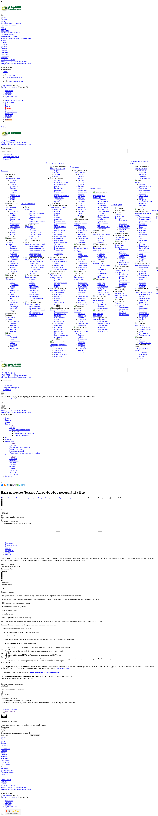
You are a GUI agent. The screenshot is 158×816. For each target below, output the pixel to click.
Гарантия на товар (7, 772)
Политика (4, 774)
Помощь (4, 776)
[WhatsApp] (17, 485)
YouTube (8, 95)
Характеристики (11, 545)
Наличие (8, 547)
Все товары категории (9, 709)
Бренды (3, 743)
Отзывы (8, 549)
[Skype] (20, 485)
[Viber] (14, 485)
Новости (4, 751)
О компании (5, 749)
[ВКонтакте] (2, 485)
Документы (5, 762)
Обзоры (4, 782)
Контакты (4, 758)
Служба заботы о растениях (24, 433)
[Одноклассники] (5, 485)
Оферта (3, 784)
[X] (11, 485)
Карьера (4, 756)
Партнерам (5, 760)
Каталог (4, 737)
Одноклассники (11, 96)
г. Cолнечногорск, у (9, 87)
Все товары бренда (8, 711)
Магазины (4, 768)
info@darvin (6, 85)
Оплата (8, 553)
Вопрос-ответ (6, 780)
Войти (3, 127)
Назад (14, 426)
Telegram (8, 93)
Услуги (12, 428)
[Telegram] (23, 485)
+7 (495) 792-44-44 (8, 60)
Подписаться (35, 735)
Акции (3, 739)
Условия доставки (7, 770)
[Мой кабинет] (2, 383)
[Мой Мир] (8, 485)
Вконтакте (9, 91)
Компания (13, 459)
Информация (5, 764)
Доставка (8, 554)
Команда (4, 753)
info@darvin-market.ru (16, 63)
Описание (9, 543)
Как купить (13, 445)
